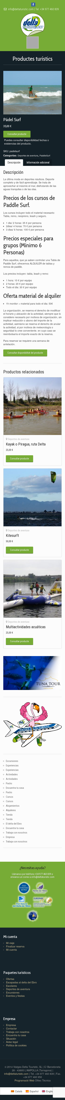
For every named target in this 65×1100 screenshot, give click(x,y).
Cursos (9, 796)
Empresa (10, 837)
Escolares (11, 985)
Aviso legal (12, 1042)
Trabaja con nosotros (16, 832)
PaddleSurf (45, 155)
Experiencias (12, 765)
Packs (9, 783)
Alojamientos (12, 805)
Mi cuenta (11, 949)
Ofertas (10, 979)
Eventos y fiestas (15, 995)
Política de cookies (16, 1045)
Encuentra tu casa (15, 787)
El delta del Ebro (14, 823)
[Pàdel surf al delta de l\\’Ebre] (32, 92)
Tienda (9, 814)
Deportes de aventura (28, 155)
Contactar (11, 1028)
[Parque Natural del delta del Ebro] (21, 901)
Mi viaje (10, 943)
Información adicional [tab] (38, 162)
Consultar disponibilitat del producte (25, 352)
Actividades (12, 774)
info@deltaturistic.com (20, 9)
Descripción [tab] (13, 162)
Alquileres (11, 810)
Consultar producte (16, 134)
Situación (11, 1038)
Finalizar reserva (15, 946)
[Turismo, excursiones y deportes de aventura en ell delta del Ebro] (32, 24)
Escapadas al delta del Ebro (21, 982)
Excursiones (12, 761)
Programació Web (25, 1080)
